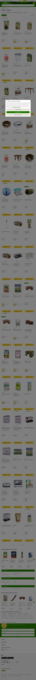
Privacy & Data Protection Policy (16, 107)
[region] (18, 108)
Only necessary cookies (18, 114)
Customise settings (18, 109)
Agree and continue (18, 112)
